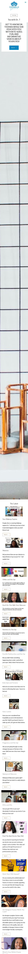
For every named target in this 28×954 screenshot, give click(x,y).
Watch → (14, 47)
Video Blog (14, 15)
